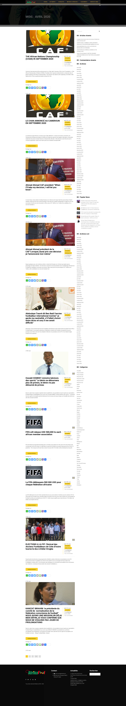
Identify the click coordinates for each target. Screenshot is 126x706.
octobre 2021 (79, 154)
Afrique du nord (80, 380)
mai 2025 (79, 91)
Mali (77, 445)
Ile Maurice (79, 431)
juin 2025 (79, 89)
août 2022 (79, 134)
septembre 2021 (80, 156)
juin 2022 (79, 138)
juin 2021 (79, 162)
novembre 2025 (80, 79)
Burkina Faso (79, 392)
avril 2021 (79, 165)
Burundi (78, 394)
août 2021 (79, 158)
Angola (78, 386)
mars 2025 (79, 95)
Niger (78, 455)
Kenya (78, 433)
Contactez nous (94, 1)
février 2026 (79, 75)
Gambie (78, 421)
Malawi (78, 443)
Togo (78, 479)
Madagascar (68, 188)
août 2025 (79, 85)
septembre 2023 (80, 114)
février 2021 (79, 169)
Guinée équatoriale (80, 429)
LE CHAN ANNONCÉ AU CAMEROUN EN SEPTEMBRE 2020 (43, 122)
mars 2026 (79, 73)
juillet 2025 (79, 87)
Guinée (78, 425)
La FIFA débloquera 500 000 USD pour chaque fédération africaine (43, 483)
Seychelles (79, 467)
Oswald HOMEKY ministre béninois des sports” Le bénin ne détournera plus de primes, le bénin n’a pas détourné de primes (42, 381)
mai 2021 (79, 164)
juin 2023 (79, 116)
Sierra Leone (79, 469)
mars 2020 (79, 191)
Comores (79, 402)
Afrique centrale (80, 374)
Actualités (61, 1)
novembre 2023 (80, 110)
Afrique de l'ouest (80, 378)
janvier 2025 (79, 99)
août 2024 (79, 106)
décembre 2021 (80, 150)
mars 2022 (79, 144)
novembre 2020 (80, 175)
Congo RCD (79, 406)
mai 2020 (79, 187)
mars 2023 (79, 122)
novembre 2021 (80, 152)
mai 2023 (79, 118)
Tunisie (78, 481)
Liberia (78, 437)
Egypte (78, 412)
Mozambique (79, 451)
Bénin (66, 381)
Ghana (78, 423)
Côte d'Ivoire (68, 548)
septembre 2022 (80, 132)
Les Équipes (53, 1)
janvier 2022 (79, 148)
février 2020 (79, 193)
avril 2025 (79, 93)
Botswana (79, 390)
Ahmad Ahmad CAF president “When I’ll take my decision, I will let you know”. (43, 187)
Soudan (78, 473)
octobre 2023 (79, 112)
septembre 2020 (80, 179)
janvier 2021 (79, 171)
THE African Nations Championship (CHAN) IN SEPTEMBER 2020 (42, 57)
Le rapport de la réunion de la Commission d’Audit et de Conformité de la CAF (88, 40)
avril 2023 (79, 120)
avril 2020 (79, 189)
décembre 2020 (80, 173)
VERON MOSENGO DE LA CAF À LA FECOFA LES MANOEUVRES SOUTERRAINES (86, 47)
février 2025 (79, 97)
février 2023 (79, 124)
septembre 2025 (80, 83)
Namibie (78, 453)
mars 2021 (79, 167)
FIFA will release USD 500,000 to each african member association (43, 433)
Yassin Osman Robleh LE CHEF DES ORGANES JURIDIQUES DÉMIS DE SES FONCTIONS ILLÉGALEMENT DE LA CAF (88, 55)
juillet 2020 (79, 183)
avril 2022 (79, 142)
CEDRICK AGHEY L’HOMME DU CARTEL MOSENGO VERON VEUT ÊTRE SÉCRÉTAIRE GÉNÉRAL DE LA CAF (88, 43)
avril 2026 (79, 71)
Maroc (78, 447)
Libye (78, 439)
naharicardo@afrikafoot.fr (60, 673)
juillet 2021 (79, 160)
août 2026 (79, 67)
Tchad (78, 477)
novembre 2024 (80, 102)
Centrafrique (79, 400)
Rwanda (78, 461)
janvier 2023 (79, 126)
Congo (78, 404)
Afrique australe (80, 372)
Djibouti (78, 410)
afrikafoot (68, 62)
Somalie (78, 471)
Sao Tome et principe (81, 463)
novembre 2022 (80, 128)
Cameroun (67, 60)
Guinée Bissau (80, 427)
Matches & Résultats (72, 1)
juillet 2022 (79, 136)
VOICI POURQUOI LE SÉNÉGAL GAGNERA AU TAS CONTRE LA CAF (87, 50)
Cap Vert (78, 398)
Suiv (36, 656)
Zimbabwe (79, 484)
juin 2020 (79, 185)
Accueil (45, 1)
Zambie (78, 483)
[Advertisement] (63, 17)
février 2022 (79, 146)
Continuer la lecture (32, 81)
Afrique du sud (80, 382)
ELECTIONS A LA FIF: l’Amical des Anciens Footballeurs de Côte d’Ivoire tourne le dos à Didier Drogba (43, 546)
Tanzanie (79, 475)
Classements (84, 1)
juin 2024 (79, 108)
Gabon (78, 420)
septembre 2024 (80, 104)
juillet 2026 (79, 69)
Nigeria (78, 457)
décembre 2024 (80, 101)
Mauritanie (79, 449)
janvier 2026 (79, 77)
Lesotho (78, 435)
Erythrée (78, 414)
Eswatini (78, 416)
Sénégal (78, 465)
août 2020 (79, 181)
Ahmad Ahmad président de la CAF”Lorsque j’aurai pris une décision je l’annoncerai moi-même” (43, 251)
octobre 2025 (79, 81)
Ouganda (79, 459)
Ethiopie (78, 418)
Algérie (78, 384)
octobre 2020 (79, 177)
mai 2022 (79, 140)
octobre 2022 (79, 130)
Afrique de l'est (80, 376)
